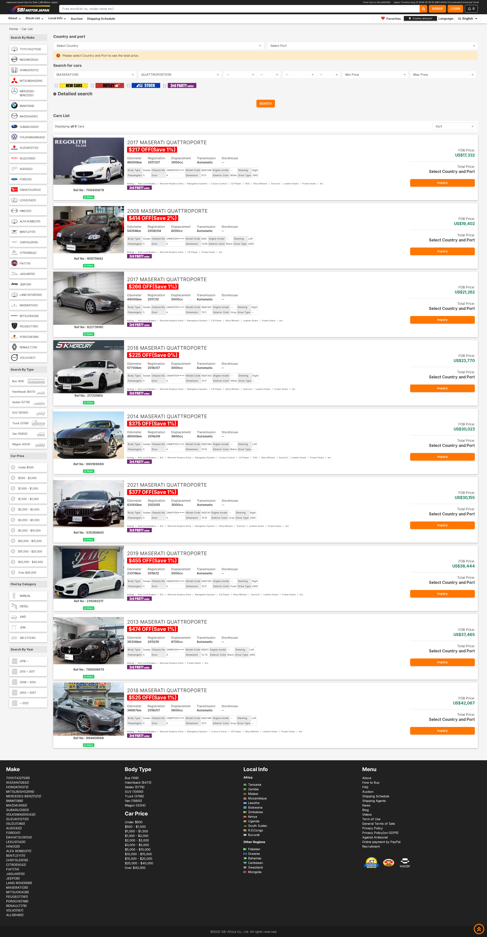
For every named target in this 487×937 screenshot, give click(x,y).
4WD (23, 616)
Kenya (252, 816)
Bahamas (254, 858)
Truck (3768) (20, 423)
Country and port (422, 18)
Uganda (253, 821)
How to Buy (371, 782)
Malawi (253, 794)
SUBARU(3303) (29, 126)
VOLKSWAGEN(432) (32, 137)
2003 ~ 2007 (28, 692)
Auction (77, 19)
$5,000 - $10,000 (29, 530)
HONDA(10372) (29, 70)
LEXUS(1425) (28, 200)
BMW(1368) (27, 105)
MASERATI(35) (29, 305)
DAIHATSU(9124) (30, 189)
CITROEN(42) (28, 252)
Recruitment (371, 846)
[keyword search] (423, 9)
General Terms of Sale (378, 824)
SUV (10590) (20, 412)
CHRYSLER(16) (29, 242)
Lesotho (254, 803)
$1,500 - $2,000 (28, 499)
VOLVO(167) (28, 357)
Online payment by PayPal (381, 842)
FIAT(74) (25, 263)
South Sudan (257, 826)
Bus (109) (18, 381)
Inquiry (442, 183)
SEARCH (265, 103)
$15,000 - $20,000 (30, 551)
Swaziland (255, 867)
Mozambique (257, 798)
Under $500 (26, 467)
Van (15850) (20, 433)
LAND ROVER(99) (31, 294)
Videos (367, 814)
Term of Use (371, 819)
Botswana (255, 807)
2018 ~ (24, 661)
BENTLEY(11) (28, 231)
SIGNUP (437, 8)
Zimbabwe (255, 812)
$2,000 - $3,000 (28, 509)
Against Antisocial (375, 837)
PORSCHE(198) (29, 336)
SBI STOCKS (28, 637)
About (366, 778)
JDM (22, 627)
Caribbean (255, 863)
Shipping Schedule (101, 19)
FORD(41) (26, 179)
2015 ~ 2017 (27, 671)
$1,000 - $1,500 (28, 488)
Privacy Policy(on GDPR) (380, 833)
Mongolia (254, 872)
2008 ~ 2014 (28, 682)
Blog (365, 810)
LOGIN (455, 8)
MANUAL (25, 595)
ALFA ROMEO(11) (30, 221)
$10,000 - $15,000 (30, 541)
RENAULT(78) (28, 347)
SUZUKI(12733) (29, 147)
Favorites (393, 19)
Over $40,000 (27, 572)
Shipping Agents (374, 801)
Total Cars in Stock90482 (377, 2)
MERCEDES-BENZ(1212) (27, 93)
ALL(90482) (15, 915)
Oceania (254, 854)
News (366, 805)
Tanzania (254, 785)
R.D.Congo (255, 830)
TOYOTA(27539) (30, 49)
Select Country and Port (452, 171)
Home (13, 29)
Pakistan (254, 849)
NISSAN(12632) (29, 59)
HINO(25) (26, 211)
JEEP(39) (25, 284)
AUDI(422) (26, 168)
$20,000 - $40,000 (30, 562)
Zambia (253, 789)
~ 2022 (24, 703)
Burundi (253, 835)
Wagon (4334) (21, 444)
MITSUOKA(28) (29, 316)
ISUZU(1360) (28, 158)
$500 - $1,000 (27, 478)
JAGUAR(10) (27, 273)
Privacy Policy (372, 828)
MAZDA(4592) (29, 116)
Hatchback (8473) (23, 391)
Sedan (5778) (21, 402)
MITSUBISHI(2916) (31, 80)
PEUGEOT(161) (29, 326)
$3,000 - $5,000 (29, 520)
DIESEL (24, 606)
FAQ (365, 787)
